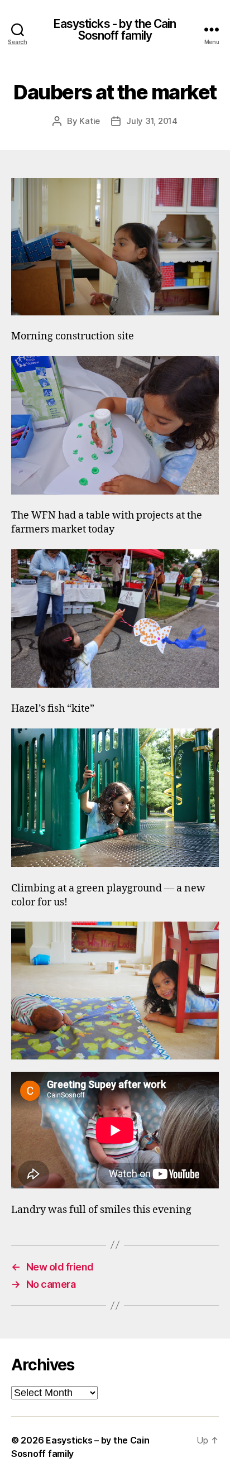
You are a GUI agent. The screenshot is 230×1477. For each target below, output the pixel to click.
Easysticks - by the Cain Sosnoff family (115, 29)
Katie (89, 121)
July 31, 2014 (152, 121)
